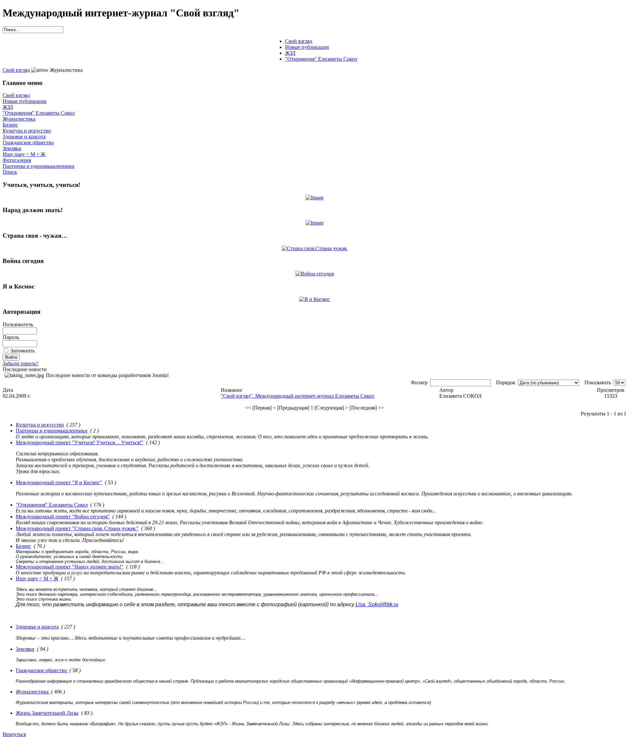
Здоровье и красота (24, 136)
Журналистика (19, 119)
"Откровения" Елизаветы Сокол (39, 113)
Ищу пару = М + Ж (24, 154)
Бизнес (10, 125)
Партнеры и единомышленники (38, 166)
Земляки (12, 148)
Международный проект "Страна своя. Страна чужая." (77, 528)
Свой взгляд (16, 70)
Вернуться (14, 734)
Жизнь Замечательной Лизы (47, 713)
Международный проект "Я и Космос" (59, 482)
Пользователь (18, 324)
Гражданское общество (28, 142)
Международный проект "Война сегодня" (63, 516)
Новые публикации (25, 101)
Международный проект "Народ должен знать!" (70, 567)
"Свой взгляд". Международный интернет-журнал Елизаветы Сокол (297, 396)
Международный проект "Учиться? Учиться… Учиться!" (79, 442)
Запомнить (22, 350)
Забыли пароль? (20, 363)
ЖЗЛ (8, 107)
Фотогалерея (17, 160)
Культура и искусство (27, 130)
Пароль (11, 337)
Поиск (10, 172)
